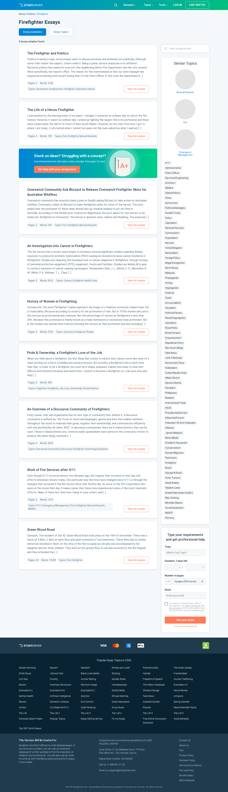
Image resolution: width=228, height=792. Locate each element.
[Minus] (168, 581)
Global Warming (27, 667)
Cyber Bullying (88, 707)
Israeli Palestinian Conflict (179, 492)
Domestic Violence (59, 701)
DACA (168, 407)
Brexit (168, 467)
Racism (54, 667)
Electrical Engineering (176, 178)
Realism (169, 397)
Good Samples (181, 718)
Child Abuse (25, 673)
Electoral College (174, 348)
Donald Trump (172, 213)
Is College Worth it (59, 707)
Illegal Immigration (175, 263)
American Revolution (60, 684)
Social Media (118, 690)
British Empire (172, 333)
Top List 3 (86, 713)
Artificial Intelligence (60, 696)
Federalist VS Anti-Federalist (180, 422)
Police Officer (172, 173)
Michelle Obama (173, 502)
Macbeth (85, 667)
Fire (185, 122)
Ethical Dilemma (120, 696)
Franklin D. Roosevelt (176, 442)
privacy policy (175, 608)
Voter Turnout (172, 477)
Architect (170, 183)
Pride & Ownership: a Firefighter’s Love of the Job (64, 353)
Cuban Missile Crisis (176, 373)
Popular (147, 707)
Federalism (171, 368)
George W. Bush (173, 472)
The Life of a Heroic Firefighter (50, 110)
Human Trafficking (183, 679)
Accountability (173, 303)
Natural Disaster (185, 92)
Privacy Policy (186, 755)
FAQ (181, 750)
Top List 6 (179, 713)
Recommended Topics (185, 707)
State (168, 298)
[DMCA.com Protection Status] (205, 645)
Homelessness (119, 684)
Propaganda (171, 278)
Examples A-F (181, 684)
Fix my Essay (118, 718)
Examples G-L (26, 690)
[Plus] (202, 581)
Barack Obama (173, 383)
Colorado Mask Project (30, 718)
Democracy (171, 203)
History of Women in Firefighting (52, 301)
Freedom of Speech (153, 679)
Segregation (171, 288)
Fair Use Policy (186, 770)
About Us (184, 745)
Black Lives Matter (90, 673)
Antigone (178, 696)
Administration (173, 168)
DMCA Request (187, 780)
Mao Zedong (172, 497)
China (168, 198)
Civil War (23, 679)
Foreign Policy (172, 258)
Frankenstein (180, 673)
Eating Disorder (182, 701)
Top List (23, 713)
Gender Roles (119, 679)
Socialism (170, 308)
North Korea (171, 268)
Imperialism (171, 238)
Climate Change (151, 690)
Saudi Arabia (172, 482)
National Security (174, 228)
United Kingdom (173, 248)
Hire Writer (197, 4)
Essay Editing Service (91, 718)
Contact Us (185, 740)
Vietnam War (56, 673)
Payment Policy (187, 760)
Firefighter (170, 462)
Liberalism (170, 323)
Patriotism (171, 457)
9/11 (167, 163)
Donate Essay (186, 775)
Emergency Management (185, 153)
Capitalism (171, 223)
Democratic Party (174, 363)
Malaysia (170, 273)
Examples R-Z (88, 690)
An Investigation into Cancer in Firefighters (60, 246)
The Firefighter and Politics (48, 53)
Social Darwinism (174, 507)
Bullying (116, 673)
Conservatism (172, 447)
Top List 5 (148, 713)
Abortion (85, 696)
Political (169, 293)
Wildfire (169, 188)
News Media (171, 437)
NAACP (169, 512)
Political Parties (173, 313)
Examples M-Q (57, 690)
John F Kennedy (173, 358)
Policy (168, 218)
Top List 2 (55, 713)
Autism (22, 707)
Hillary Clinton (172, 378)
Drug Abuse (118, 707)
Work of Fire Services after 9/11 (51, 470)
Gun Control (87, 701)
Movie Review (181, 690)
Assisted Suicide (151, 701)
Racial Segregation (175, 318)
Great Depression (121, 701)
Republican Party (174, 343)
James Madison (173, 432)
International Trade (175, 402)
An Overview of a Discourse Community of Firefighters (68, 409)
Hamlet (146, 673)
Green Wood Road (41, 530)
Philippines (171, 393)
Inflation (169, 427)
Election (169, 243)
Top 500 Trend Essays (30, 728)
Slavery (22, 684)
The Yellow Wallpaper (154, 684)
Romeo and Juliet (121, 667)
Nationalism (171, 253)
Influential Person (174, 417)
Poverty (54, 679)
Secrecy (169, 517)
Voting (168, 283)
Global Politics (172, 193)
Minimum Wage (89, 684)
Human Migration (174, 452)
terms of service (192, 606)
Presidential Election (176, 412)
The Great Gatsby (183, 667)
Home (22, 14)
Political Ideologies (175, 208)
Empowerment (173, 338)
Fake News (171, 353)
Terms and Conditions (190, 765)
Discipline (170, 388)
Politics (31, 14)
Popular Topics (57, 718)
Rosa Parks (171, 328)
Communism (172, 233)
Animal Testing (88, 679)
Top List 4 (117, 713)
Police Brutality (150, 667)
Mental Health (26, 696)
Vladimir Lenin (172, 487)
